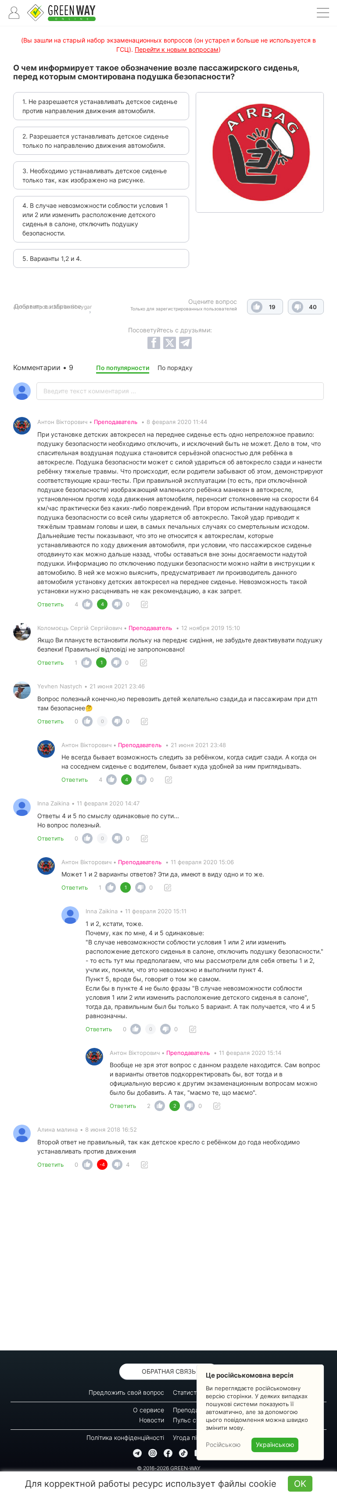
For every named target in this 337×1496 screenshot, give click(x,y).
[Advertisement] (168, 1262)
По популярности (122, 367)
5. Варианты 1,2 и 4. (52, 258)
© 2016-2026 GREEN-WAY (169, 1468)
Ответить (50, 604)
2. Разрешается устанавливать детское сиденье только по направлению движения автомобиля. (95, 140)
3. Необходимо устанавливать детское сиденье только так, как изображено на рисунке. (94, 175)
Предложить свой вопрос (126, 1392)
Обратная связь (169, 1371)
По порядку (175, 367)
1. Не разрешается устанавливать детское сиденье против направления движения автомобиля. (99, 106)
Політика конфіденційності (125, 1437)
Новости (151, 1420)
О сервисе (148, 1410)
